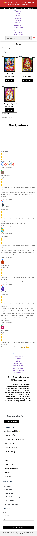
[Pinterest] (28, 408)
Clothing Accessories (11, 456)
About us (7, 486)
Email (5, 519)
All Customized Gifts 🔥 (12, 431)
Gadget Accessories (11, 468)
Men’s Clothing (9, 443)
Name (5, 512)
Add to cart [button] (9, 80)
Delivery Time (9, 493)
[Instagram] (15, 408)
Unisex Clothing (9, 452)
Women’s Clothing (10, 447)
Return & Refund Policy (12, 497)
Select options (27, 80)
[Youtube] (21, 408)
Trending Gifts (9, 472)
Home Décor (8, 464)
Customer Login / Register (13, 416)
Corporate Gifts (9, 435)
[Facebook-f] (9, 408)
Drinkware (7, 477)
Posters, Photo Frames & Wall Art (15, 439)
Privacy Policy (9, 500)
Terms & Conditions (11, 504)
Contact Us (8, 490)
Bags (6, 460)
